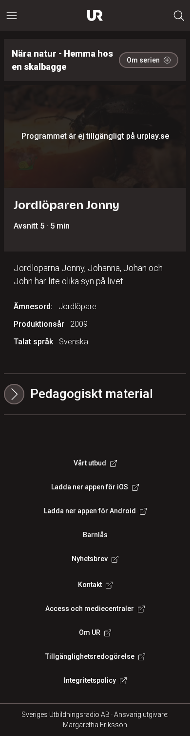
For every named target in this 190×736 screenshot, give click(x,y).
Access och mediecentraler (89, 608)
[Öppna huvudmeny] (12, 15)
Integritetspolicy (90, 680)
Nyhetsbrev (90, 559)
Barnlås (95, 535)
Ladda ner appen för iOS (89, 487)
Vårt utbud (90, 463)
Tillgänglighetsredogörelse (89, 656)
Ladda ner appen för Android (90, 511)
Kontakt (90, 585)
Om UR (89, 632)
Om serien (143, 60)
